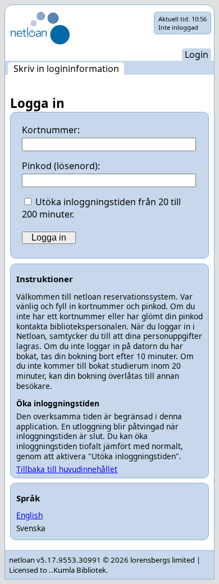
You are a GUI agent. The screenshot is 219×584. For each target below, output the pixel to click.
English (29, 515)
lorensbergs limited (162, 560)
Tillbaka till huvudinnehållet (66, 469)
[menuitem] (66, 68)
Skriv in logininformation (66, 68)
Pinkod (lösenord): (61, 166)
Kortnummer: (51, 130)
